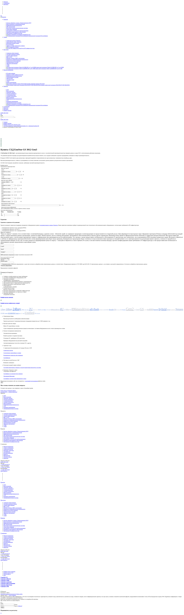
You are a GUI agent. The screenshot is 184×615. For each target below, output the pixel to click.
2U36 (42, 309)
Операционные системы (12, 62)
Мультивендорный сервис (12, 43)
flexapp (124, 309)
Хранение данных (10, 92)
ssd (24, 313)
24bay (17, 309)
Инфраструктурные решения (13, 60)
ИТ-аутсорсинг (10, 44)
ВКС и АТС (9, 57)
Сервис (5, 37)
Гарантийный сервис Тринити (13, 41)
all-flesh (101, 309)
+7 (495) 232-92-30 (5, 464)
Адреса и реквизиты (8, 447)
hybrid (163, 309)
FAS (121, 309)
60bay (68, 309)
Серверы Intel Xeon (6, 585)
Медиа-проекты (10, 97)
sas (20, 313)
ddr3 (107, 309)
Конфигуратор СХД (8, 572)
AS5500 (104, 309)
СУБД (7, 64)
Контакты (5, 4)
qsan (17, 313)
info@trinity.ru (4, 471)
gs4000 (150, 309)
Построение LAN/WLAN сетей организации (17, 30)
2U (31, 309)
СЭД (7, 100)
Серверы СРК (5, 586)
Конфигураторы (7, 110)
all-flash (94, 309)
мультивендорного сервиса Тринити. (49, 225)
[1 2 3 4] (12, 182)
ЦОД (7, 89)
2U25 (39, 309)
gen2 (135, 309)
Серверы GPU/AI (6, 579)
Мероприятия (6, 455)
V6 (35, 313)
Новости (5, 454)
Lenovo (173, 309)
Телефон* (3, 252)
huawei (155, 309)
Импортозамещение (8, 70)
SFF (22, 313)
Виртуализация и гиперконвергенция (15, 24)
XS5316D (38, 313)
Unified (29, 312)
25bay (23, 309)
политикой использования (31, 381)
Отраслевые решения (11, 29)
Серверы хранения (6, 582)
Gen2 (130, 309)
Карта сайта (19, 594)
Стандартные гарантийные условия (12, 353)
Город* (2, 249)
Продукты (5, 49)
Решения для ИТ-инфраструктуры (14, 74)
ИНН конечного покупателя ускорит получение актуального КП (16, 254)
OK (2, 382)
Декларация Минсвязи (9, 376)
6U (70, 309)
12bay (3, 309)
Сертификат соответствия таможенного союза (14, 378)
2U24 (36, 309)
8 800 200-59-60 (4, 113)
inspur (168, 309)
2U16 (34, 309)
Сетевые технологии (11, 96)
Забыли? (20, 606)
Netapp (179, 309)
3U (47, 309)
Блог (4, 575)
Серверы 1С (4, 577)
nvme (6, 313)
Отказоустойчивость (11, 93)
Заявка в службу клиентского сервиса (15, 45)
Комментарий (4, 261)
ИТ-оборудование (10, 73)
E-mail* (2, 246)
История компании (8, 453)
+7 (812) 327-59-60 (5, 467)
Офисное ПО (9, 78)
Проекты (5, 1)
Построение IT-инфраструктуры (14, 33)
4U (62, 309)
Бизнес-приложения (11, 82)
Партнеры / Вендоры (8, 450)
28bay (28, 309)
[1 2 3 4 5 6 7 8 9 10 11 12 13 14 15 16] (18, 191)
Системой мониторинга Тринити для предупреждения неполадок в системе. (22, 367)
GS (142, 309)
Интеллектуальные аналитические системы (17, 28)
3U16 (49, 309)
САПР (7, 66)
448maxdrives (55, 309)
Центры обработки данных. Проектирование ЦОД (18, 23)
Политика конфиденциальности (8, 594)
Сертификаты (6, 357)
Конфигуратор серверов (9, 571)
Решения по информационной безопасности (17, 59)
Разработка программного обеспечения (16, 32)
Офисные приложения (11, 63)
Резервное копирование (12, 101)
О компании (6, 3)
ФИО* (2, 243)
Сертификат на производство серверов (13, 373)
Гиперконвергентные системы (13, 102)
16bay (9, 309)
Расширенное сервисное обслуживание (13, 355)
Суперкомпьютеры (11, 95)
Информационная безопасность (14, 25)
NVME (2, 313)
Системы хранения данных (13, 54)
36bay (44, 309)
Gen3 (138, 309)
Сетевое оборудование (11, 55)
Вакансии (5, 107)
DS (115, 309)
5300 (64, 309)
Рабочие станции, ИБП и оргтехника (15, 58)
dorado (111, 309)
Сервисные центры (8, 350)
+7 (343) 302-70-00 (5, 469)
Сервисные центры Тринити (13, 40)
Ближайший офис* (5, 258)
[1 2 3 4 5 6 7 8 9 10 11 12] (19, 171)
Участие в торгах (7, 457)
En (1, 15)
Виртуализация (10, 91)
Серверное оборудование (12, 53)
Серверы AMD (5, 580)
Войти (2, 607)
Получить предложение (6, 265)
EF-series (118, 309)
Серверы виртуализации (8, 583)
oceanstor (11, 313)
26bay (26, 309)
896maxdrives (80, 309)
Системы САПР (10, 79)
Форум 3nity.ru (7, 574)
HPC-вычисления (10, 26)
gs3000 (145, 309)
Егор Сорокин (12, 595)
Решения (5, 19)
